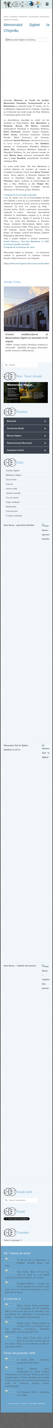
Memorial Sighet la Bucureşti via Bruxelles (29, 263)
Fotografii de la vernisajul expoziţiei (20, 195)
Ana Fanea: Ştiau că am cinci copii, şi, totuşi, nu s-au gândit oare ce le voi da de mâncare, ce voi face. (27, 1275)
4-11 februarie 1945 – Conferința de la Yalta (33, 1393)
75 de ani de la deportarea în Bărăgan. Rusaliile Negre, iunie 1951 (27, 1263)
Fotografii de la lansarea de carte (19, 247)
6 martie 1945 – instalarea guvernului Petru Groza (33, 1361)
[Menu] (47, 4)
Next (46, 321)
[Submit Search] (6, 365)
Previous (6, 321)
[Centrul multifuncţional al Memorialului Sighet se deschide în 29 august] (26, 308)
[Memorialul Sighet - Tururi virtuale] (26, 392)
